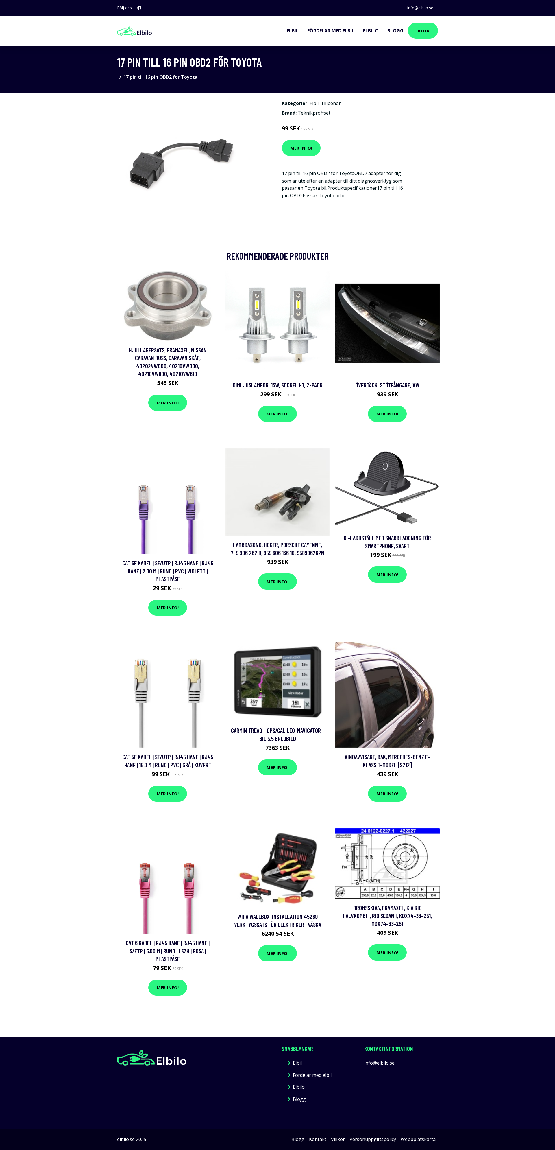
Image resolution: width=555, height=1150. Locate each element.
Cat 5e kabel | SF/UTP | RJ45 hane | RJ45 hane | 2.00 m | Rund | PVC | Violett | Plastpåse (167, 570)
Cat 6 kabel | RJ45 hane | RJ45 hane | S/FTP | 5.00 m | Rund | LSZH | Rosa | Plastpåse (168, 950)
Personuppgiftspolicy (372, 1139)
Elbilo (371, 30)
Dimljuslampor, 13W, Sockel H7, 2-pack (278, 385)
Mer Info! (301, 148)
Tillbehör (331, 103)
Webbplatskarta (418, 1139)
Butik (423, 31)
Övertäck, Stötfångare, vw (387, 385)
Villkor (338, 1139)
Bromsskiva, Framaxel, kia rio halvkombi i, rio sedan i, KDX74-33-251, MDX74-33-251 (387, 915)
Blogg (395, 30)
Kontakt (317, 1139)
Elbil (293, 30)
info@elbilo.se (420, 7)
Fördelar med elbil (330, 30)
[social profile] (139, 7)
